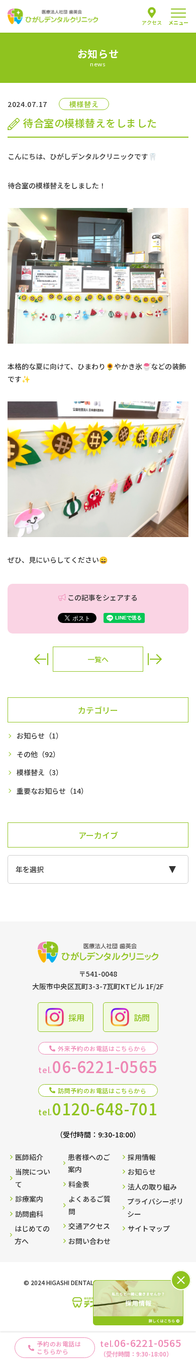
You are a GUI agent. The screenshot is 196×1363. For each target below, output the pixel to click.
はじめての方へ (32, 1234)
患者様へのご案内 (89, 1163)
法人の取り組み (152, 1187)
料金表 (78, 1184)
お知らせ (40, 735)
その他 (38, 754)
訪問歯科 (29, 1214)
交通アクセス (89, 1226)
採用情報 (142, 1157)
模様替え (40, 772)
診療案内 (29, 1199)
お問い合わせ (89, 1241)
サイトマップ (149, 1228)
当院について (32, 1178)
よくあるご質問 (89, 1205)
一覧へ (98, 659)
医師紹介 (29, 1157)
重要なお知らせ (52, 791)
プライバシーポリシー (155, 1207)
